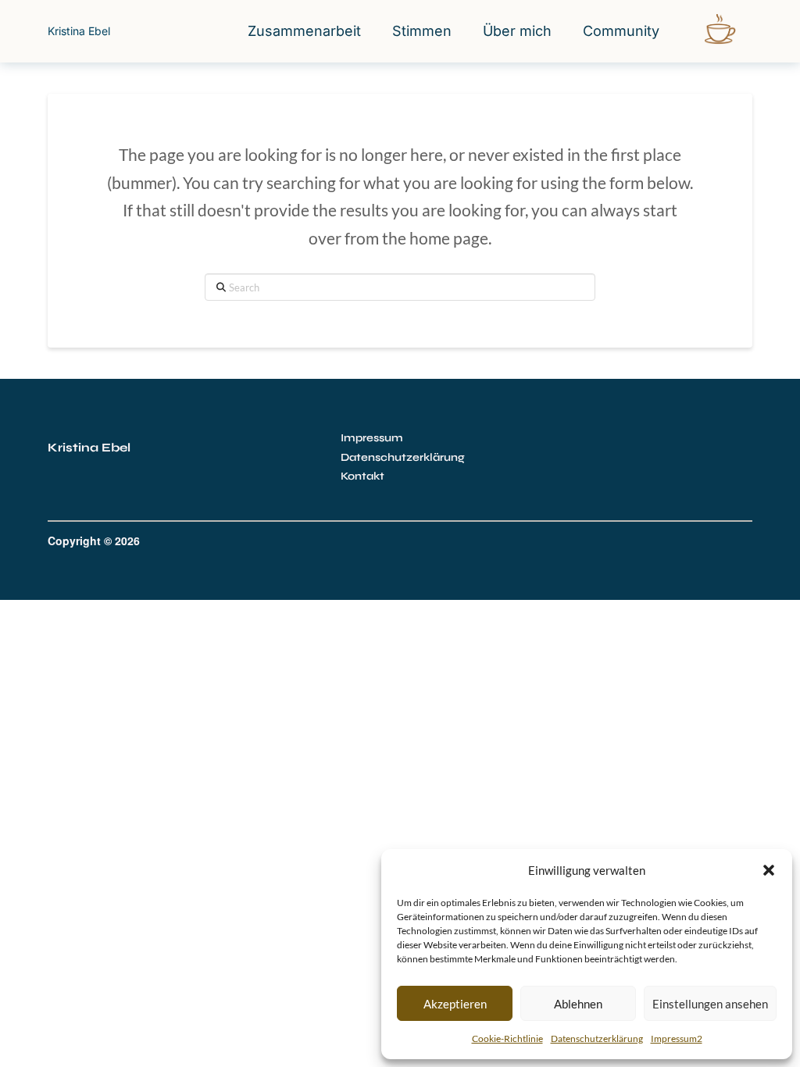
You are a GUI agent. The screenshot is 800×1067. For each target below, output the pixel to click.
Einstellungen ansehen (710, 1004)
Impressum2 (676, 1038)
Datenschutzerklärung (597, 1038)
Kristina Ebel (79, 30)
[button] (769, 870)
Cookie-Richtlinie (507, 1038)
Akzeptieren (455, 1004)
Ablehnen (578, 1004)
